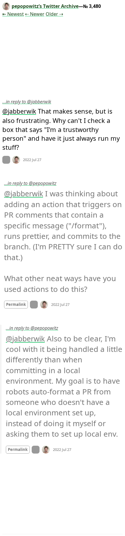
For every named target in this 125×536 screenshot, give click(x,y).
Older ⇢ (54, 14)
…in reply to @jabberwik (26, 101)
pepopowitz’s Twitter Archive (45, 6)
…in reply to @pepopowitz (30, 183)
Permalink (16, 304)
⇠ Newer (34, 14)
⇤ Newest (13, 14)
